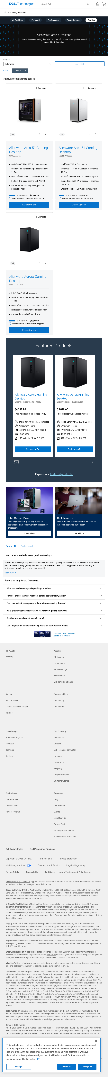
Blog (56, 799)
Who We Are (59, 737)
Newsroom (59, 762)
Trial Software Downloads (65, 836)
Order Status (59, 663)
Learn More (29, 533)
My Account (59, 657)
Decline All (66, 1066)
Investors (58, 756)
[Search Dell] (88, 4)
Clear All (6, 70)
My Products (59, 676)
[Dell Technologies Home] (21, 4)
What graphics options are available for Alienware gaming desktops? (37, 611)
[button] (97, 4)
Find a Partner (12, 799)
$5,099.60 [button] (62, 409)
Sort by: (6, 60)
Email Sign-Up (60, 818)
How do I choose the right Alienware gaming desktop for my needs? (36, 596)
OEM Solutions (12, 805)
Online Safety (12, 872)
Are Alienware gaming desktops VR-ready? (25, 618)
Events (57, 812)
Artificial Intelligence (14, 737)
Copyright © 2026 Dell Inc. (19, 858)
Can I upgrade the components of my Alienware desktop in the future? (37, 625)
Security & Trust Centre (64, 830)
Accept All (87, 1066)
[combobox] (65, 4)
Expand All (11, 546)
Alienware (17, 71)
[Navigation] (4, 4)
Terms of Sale (45, 858)
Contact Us (59, 706)
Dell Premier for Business (42, 849)
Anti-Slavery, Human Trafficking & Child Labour (68, 872)
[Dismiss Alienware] (25, 70)
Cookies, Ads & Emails (49, 865)
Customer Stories (61, 781)
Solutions (10, 750)
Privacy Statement (68, 858)
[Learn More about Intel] (42, 633)
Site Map (9, 656)
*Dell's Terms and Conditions (18, 881)
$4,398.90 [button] (20, 409)
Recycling (58, 768)
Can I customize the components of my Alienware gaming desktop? (36, 603)
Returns (9, 713)
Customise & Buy (33, 449)
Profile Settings (60, 669)
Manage (18, 1066)
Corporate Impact (61, 775)
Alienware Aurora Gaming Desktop (27, 279)
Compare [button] (42, 88)
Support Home (12, 700)
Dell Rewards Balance (63, 682)
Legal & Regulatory (75, 865)
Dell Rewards (59, 805)
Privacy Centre (60, 824)
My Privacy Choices (16, 865)
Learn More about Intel (61, 636)
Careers (57, 744)
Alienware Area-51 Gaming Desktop (28, 150)
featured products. (61, 474)
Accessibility (32, 872)
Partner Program (13, 812)
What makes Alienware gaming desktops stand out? (29, 588)
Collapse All (27, 546)
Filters (81, 64)
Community (59, 700)
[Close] (96, 1041)
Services (9, 756)
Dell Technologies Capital (65, 750)
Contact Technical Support (17, 706)
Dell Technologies (14, 849)
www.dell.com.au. (43, 884)
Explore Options (29, 205)
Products (10, 744)
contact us (51, 955)
